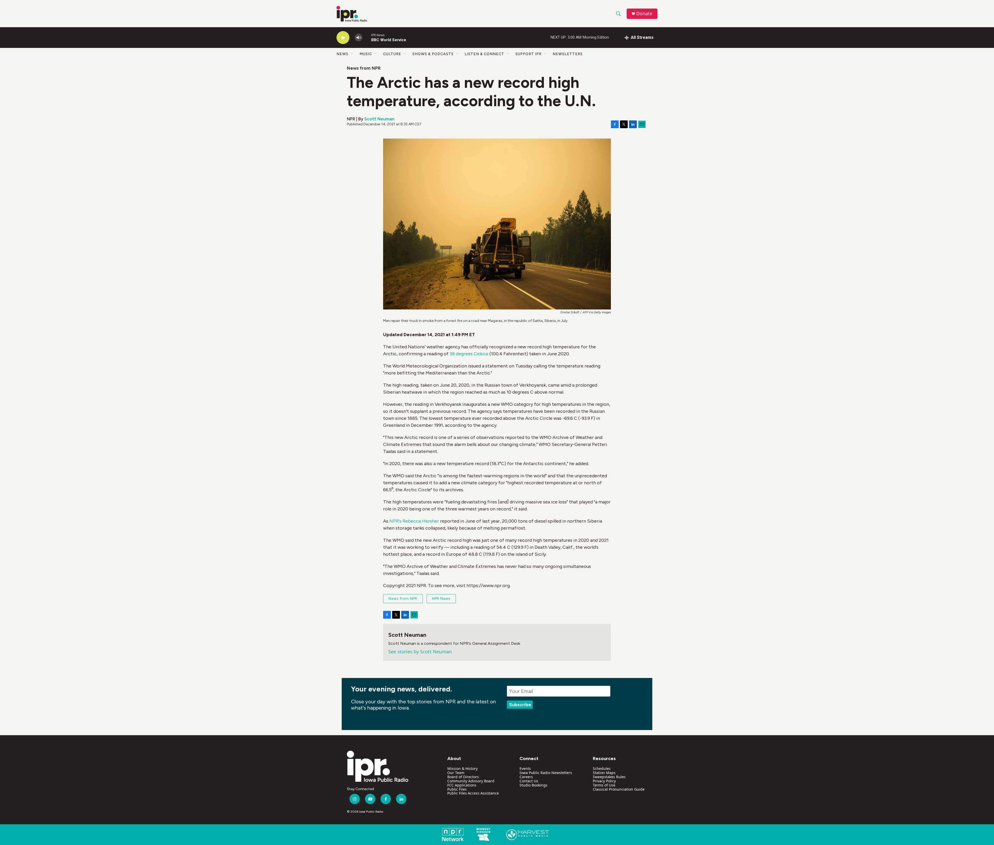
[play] (343, 38)
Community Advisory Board (470, 780)
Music (366, 54)
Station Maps (604, 772)
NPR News (441, 598)
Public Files (457, 789)
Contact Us (529, 780)
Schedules (602, 768)
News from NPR (364, 68)
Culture (392, 54)
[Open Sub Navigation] (352, 54)
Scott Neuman (379, 118)
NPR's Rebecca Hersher (414, 521)
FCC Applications (461, 785)
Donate (644, 13)
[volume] (358, 38)
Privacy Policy (604, 780)
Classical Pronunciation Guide (619, 789)
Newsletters (568, 54)
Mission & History (462, 768)
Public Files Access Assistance (473, 793)
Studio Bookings (533, 785)
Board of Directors (463, 776)
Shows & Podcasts (433, 54)
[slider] (367, 37)
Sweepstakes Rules (609, 776)
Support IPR (528, 54)
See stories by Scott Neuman (420, 651)
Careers (526, 776)
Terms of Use (604, 785)
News (342, 54)
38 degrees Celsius (469, 354)
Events (525, 768)
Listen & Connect (484, 54)
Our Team (455, 772)
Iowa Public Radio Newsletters (546, 772)
